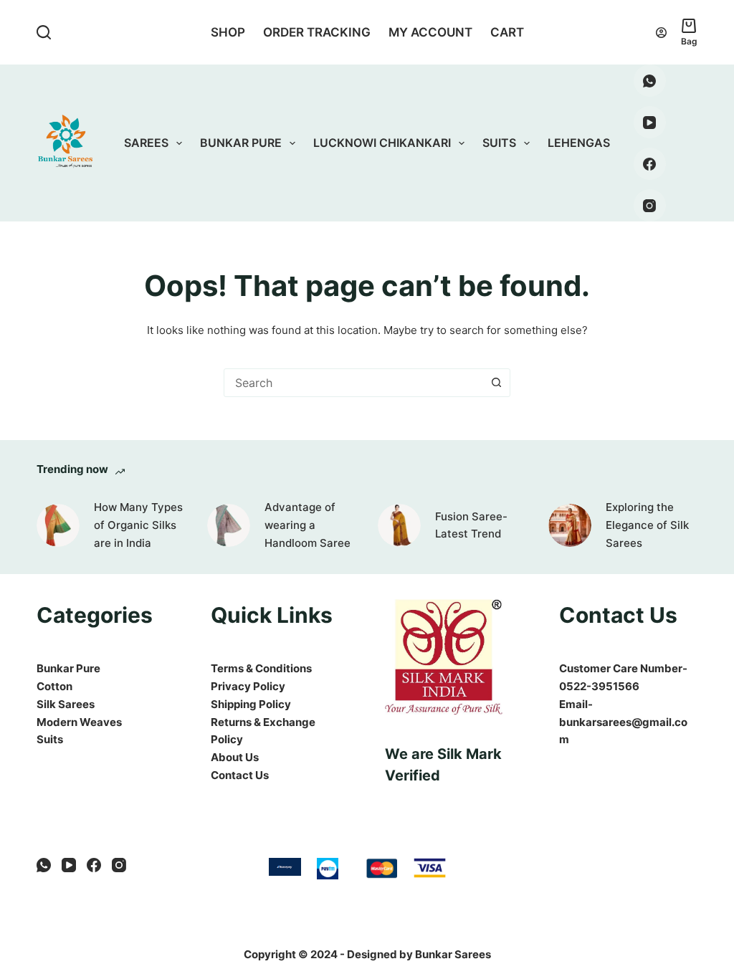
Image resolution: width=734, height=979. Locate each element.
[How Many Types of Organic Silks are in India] (58, 525)
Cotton (54, 686)
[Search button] (496, 382)
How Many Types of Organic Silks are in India (138, 525)
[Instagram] (650, 205)
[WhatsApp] (650, 81)
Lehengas (579, 142)
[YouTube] (650, 122)
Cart (507, 32)
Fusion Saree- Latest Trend (471, 525)
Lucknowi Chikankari (382, 142)
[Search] (44, 32)
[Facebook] (650, 164)
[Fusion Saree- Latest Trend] (399, 525)
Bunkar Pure (241, 142)
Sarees (146, 142)
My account (430, 32)
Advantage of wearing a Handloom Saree (307, 525)
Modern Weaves (79, 722)
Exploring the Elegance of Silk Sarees (647, 525)
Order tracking (317, 32)
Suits (499, 142)
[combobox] (353, 382)
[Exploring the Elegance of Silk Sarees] (569, 525)
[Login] (661, 32)
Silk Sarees (66, 704)
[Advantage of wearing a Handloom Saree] (228, 525)
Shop (228, 32)
